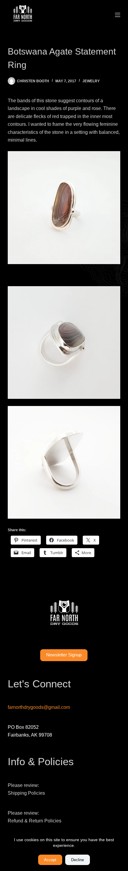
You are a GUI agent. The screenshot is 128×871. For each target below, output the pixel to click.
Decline (77, 860)
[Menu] (117, 15)
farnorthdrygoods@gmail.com (39, 707)
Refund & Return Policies (34, 820)
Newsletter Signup (64, 654)
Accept (50, 860)
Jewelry (91, 81)
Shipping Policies (26, 793)
